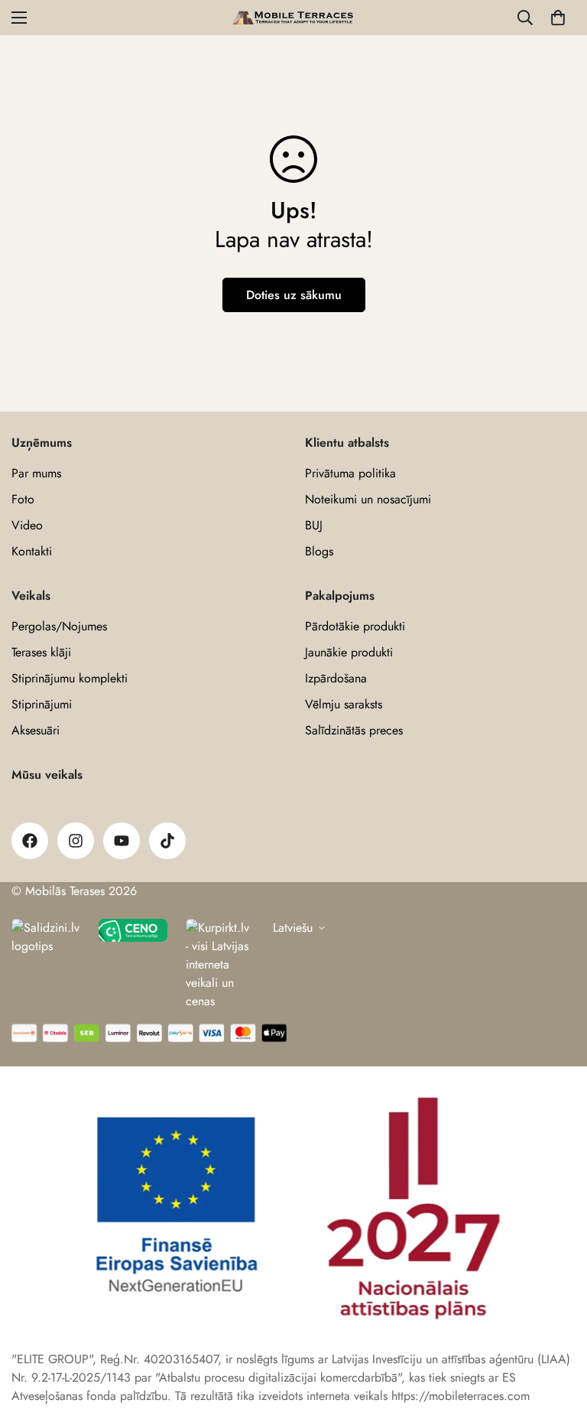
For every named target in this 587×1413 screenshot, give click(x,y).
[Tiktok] (167, 840)
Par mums (36, 473)
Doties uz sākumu (294, 295)
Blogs (319, 551)
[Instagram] (75, 840)
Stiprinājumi (41, 704)
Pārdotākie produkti (355, 626)
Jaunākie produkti (349, 652)
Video (27, 525)
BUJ (314, 525)
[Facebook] (29, 840)
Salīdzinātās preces (354, 730)
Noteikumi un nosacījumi (368, 499)
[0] (558, 17)
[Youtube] (121, 840)
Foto (22, 499)
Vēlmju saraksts (343, 704)
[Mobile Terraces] (294, 17)
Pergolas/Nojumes (59, 626)
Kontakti (31, 551)
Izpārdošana (336, 678)
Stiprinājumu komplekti (69, 678)
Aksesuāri (35, 730)
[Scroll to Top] (557, 1329)
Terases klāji (41, 652)
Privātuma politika (350, 473)
